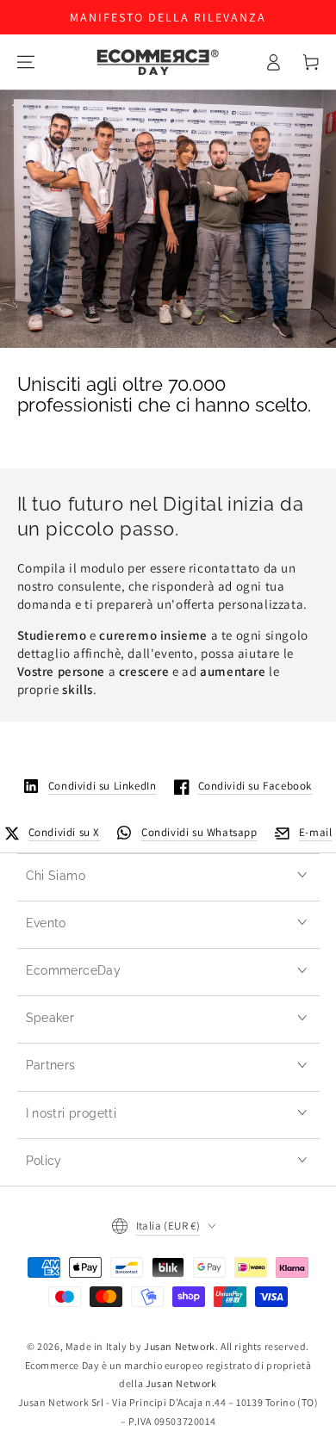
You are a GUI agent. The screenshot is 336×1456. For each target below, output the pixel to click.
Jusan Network (179, 1346)
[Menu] (26, 62)
